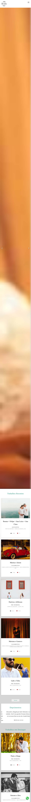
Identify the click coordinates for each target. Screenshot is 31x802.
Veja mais (15, 700)
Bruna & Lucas (15, 720)
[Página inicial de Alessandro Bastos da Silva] (4, 4)
